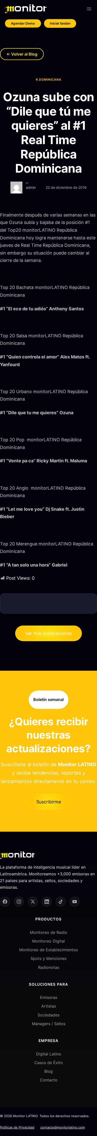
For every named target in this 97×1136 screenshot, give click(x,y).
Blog (48, 1071)
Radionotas (48, 967)
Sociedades (48, 1014)
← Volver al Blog (21, 54)
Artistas (48, 1006)
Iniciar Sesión (60, 23)
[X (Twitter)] (33, 902)
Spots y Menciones (48, 958)
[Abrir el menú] (89, 9)
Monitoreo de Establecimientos (48, 949)
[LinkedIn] (47, 902)
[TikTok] (61, 902)
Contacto (48, 1079)
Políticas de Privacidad (17, 1127)
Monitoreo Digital (48, 941)
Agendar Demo (23, 23)
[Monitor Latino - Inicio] (26, 8)
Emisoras (48, 997)
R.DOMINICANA (48, 79)
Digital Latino (48, 1053)
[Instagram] (19, 902)
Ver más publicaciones (48, 633)
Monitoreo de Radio (48, 932)
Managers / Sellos (48, 1023)
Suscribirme (48, 801)
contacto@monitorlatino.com (62, 1127)
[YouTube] (75, 902)
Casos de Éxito (48, 1062)
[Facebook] (5, 902)
